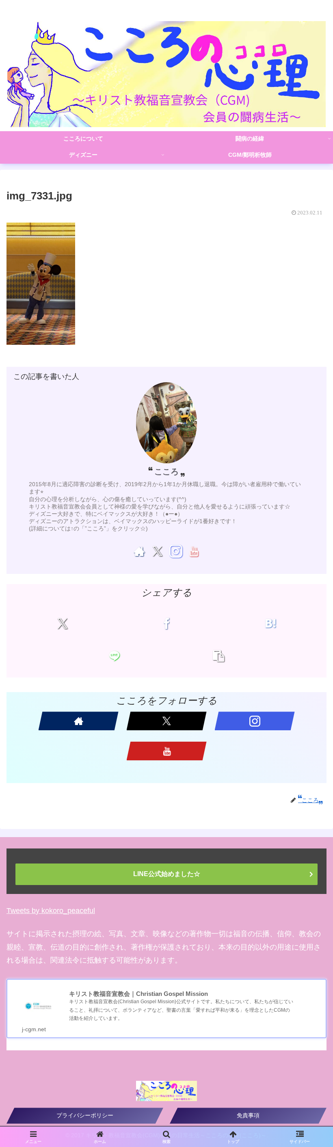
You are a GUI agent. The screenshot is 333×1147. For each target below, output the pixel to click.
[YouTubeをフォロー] (193, 551)
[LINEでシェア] (114, 656)
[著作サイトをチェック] (139, 551)
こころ (166, 471)
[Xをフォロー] (157, 551)
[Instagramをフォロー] (175, 551)
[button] (218, 656)
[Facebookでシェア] (166, 623)
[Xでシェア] (62, 623)
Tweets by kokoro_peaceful (50, 911)
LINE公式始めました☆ (166, 873)
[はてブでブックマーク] (270, 623)
